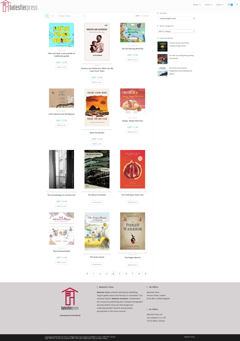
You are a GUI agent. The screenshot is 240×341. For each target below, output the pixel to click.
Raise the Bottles (97, 132)
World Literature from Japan (103, 192)
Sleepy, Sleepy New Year (132, 121)
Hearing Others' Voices (89, 64)
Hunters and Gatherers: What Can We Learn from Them (97, 69)
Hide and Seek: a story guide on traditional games (61, 54)
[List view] (52, 16)
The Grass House (97, 257)
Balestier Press (189, 337)
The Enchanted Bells (61, 251)
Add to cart (61, 67)
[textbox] (176, 31)
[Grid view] (47, 16)
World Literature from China (138, 192)
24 (144, 16)
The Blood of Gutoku (97, 195)
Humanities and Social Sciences (103, 64)
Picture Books (61, 50)
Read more (97, 202)
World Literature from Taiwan (102, 129)
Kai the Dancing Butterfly (132, 48)
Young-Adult (106, 254)
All (148, 16)
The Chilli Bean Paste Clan (133, 195)
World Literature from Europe (67, 192)
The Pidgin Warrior (133, 257)
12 (141, 16)
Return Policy (102, 338)
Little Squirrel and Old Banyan (61, 114)
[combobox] (176, 31)
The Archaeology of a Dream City (62, 195)
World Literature (87, 129)
